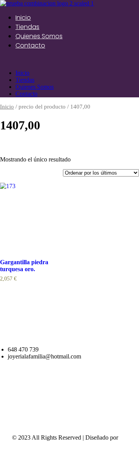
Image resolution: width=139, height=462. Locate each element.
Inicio (23, 17)
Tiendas (27, 26)
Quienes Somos (39, 36)
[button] (69, 59)
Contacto (30, 45)
